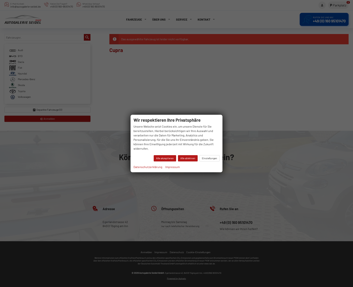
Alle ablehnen (187, 158)
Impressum (172, 167)
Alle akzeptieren (165, 158)
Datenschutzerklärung (147, 167)
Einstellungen (209, 158)
